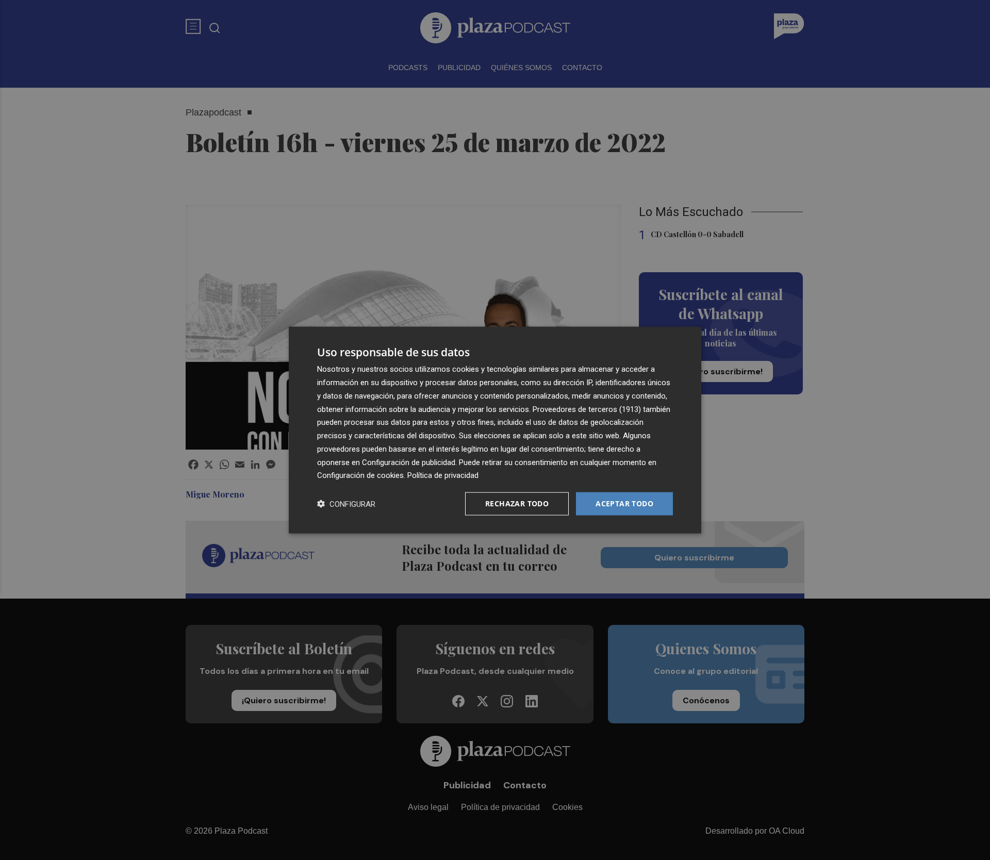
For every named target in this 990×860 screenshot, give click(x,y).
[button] (346, 504)
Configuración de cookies (360, 475)
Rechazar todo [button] (517, 503)
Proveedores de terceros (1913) (587, 409)
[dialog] (495, 430)
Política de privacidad (442, 475)
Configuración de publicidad (408, 462)
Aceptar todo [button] (624, 503)
